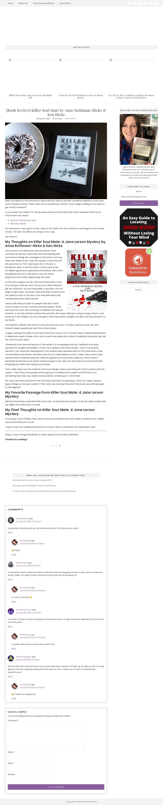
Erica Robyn (25, 540)
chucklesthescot (23, 609)
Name (11, 752)
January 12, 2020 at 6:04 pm (28, 521)
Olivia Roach (21, 562)
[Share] (52, 445)
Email (11, 763)
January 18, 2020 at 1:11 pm (27, 659)
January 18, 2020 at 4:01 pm (32, 687)
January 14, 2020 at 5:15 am (28, 565)
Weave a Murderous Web (23, 220)
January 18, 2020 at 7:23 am (28, 612)
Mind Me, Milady (18, 223)
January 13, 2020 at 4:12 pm (32, 543)
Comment (13, 720)
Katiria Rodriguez (23, 656)
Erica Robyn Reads (81, 24)
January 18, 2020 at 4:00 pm (32, 637)
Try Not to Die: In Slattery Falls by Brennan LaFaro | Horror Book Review (131, 96)
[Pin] (59, 445)
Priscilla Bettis (22, 518)
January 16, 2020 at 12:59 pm (33, 590)
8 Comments (70, 118)
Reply (10, 532)
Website (11, 774)
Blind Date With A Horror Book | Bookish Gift (30, 96)
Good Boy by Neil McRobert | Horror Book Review (81, 96)
